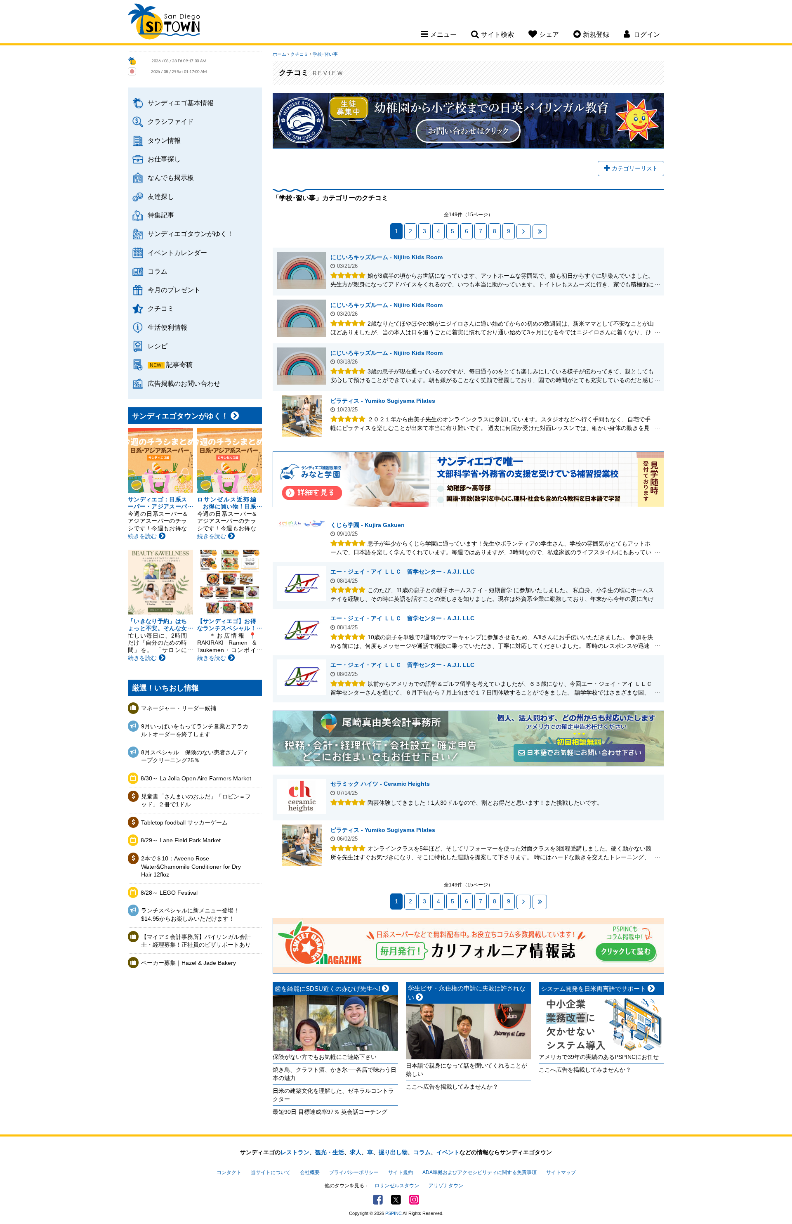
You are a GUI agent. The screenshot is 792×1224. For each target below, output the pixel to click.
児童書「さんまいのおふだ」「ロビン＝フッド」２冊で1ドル (196, 800)
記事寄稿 (179, 364)
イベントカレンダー (177, 252)
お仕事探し (164, 159)
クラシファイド (171, 121)
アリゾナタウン (446, 1186)
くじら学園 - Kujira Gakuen (367, 525)
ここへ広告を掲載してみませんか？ (452, 1086)
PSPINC (393, 1213)
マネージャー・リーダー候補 (178, 708)
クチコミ (161, 308)
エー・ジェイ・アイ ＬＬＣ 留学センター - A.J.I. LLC (402, 571)
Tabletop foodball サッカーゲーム (184, 822)
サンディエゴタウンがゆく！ (190, 233)
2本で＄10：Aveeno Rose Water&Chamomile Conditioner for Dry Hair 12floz (191, 866)
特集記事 (161, 215)
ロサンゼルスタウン (397, 1186)
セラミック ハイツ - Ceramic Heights (380, 783)
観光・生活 (329, 1152)
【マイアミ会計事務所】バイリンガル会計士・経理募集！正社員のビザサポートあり (196, 940)
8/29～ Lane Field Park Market (181, 840)
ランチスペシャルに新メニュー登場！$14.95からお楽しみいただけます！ (190, 914)
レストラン (294, 1152)
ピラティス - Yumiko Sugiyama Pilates (382, 400)
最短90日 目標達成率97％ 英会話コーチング (330, 1111)
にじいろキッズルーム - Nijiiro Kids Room (386, 257)
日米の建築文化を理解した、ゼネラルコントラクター (333, 1094)
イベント (448, 1152)
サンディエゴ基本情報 (181, 102)
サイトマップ (561, 1172)
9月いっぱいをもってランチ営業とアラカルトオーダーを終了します (194, 730)
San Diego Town (164, 22)
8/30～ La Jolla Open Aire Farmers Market (196, 778)
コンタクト (229, 1172)
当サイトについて (270, 1172)
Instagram (414, 1200)
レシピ (157, 346)
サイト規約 (400, 1172)
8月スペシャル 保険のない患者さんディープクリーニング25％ (194, 756)
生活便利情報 (167, 327)
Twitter (396, 1200)
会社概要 (310, 1172)
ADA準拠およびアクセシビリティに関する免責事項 (479, 1172)
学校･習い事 (325, 54)
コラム (157, 271)
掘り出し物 (393, 1152)
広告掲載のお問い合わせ (184, 383)
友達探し (161, 196)
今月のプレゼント (174, 289)
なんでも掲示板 (171, 177)
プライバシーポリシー (354, 1172)
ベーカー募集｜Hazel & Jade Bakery (188, 962)
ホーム (279, 54)
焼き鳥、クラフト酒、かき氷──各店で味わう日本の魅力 (334, 1073)
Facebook (378, 1200)
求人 (355, 1152)
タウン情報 (164, 140)
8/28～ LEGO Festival (169, 892)
